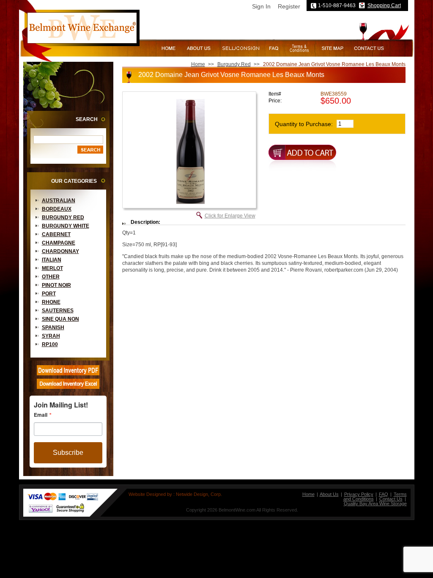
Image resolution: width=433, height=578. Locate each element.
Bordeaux (56, 209)
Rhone (51, 302)
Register (289, 6)
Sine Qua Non (60, 319)
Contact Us (391, 498)
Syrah (51, 336)
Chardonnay (60, 251)
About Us (329, 494)
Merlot (52, 268)
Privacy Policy (358, 494)
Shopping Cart (384, 5)
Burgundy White (65, 226)
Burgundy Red (63, 217)
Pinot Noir (56, 285)
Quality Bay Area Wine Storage (375, 503)
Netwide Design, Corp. (199, 494)
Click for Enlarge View (230, 216)
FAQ (383, 494)
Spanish (53, 327)
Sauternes (58, 311)
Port (49, 294)
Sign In (261, 6)
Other (51, 277)
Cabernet (56, 234)
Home (198, 64)
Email (40, 414)
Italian (51, 260)
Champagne (58, 243)
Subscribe (68, 452)
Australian (58, 201)
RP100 (50, 344)
